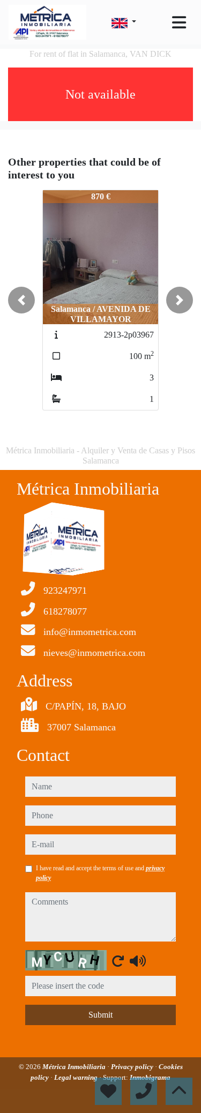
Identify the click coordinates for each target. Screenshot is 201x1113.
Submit (100, 1014)
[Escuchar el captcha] (137, 961)
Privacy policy (133, 1067)
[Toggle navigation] (179, 22)
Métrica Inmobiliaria (74, 1067)
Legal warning (76, 1077)
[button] (21, 300)
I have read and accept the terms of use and (100, 873)
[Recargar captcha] (118, 961)
